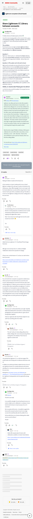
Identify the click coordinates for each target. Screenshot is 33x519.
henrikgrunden (8, 31)
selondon (7, 238)
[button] (3, 3)
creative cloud (6, 152)
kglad (6, 454)
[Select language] (23, 3)
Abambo (12, 328)
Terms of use (15, 512)
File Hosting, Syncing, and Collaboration (16, 372)
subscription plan (6, 154)
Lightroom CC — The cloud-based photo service (13, 374)
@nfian (7, 100)
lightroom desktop (15, 154)
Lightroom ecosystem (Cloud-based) (10, 8)
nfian (6, 177)
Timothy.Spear (10, 205)
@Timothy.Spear (14, 100)
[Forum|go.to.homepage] (11, 3)
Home (4, 6)
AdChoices (6, 517)
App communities (11, 6)
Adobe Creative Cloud (12, 457)
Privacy (20, 512)
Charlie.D (8, 96)
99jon (11, 429)
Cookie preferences (6, 514)
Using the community (7, 512)
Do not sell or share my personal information (20, 514)
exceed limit (21, 152)
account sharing (14, 152)
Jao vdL (6, 275)
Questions (21, 8)
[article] (16, 189)
